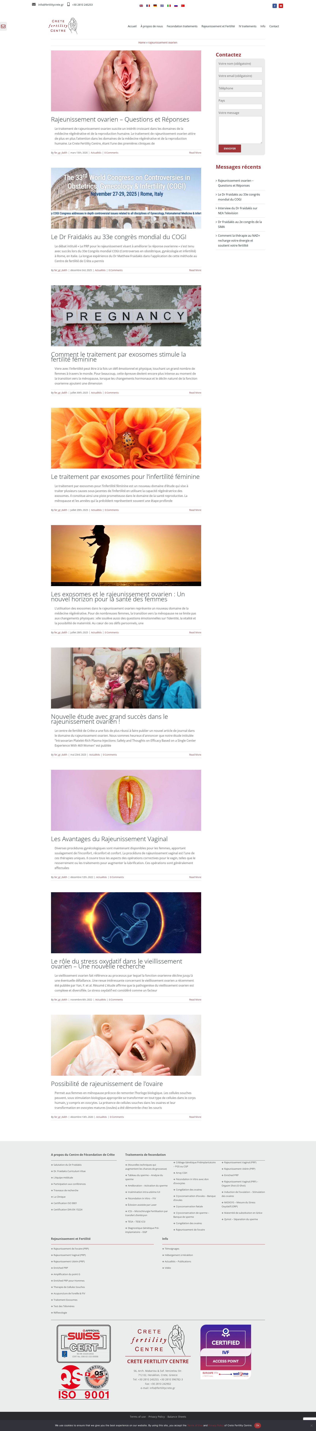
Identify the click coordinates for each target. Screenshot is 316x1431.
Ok (257, 1425)
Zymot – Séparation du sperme (241, 1219)
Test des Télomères (64, 1306)
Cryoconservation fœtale (189, 1206)
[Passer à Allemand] (155, 6)
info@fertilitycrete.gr (51, 4)
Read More (195, 152)
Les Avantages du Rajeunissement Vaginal (109, 838)
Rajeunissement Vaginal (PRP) (240, 1162)
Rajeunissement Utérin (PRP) (239, 1168)
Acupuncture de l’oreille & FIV (69, 1293)
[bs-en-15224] (83, 1326)
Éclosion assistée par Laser (142, 1204)
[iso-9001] (83, 1365)
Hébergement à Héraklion (179, 1255)
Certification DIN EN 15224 (68, 1209)
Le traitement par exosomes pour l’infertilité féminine (125, 476)
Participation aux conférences (70, 1184)
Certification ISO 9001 (65, 1203)
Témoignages (172, 1248)
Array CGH (181, 1172)
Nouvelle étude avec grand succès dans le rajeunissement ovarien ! (109, 719)
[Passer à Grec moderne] (162, 6)
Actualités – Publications (178, 1261)
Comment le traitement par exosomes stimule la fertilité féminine (118, 356)
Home (142, 42)
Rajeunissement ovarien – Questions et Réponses (120, 119)
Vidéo (168, 1267)
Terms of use (138, 1416)
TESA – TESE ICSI (136, 1221)
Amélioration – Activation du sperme (148, 1185)
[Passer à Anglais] (141, 6)
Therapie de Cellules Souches (69, 1287)
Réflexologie (60, 1312)
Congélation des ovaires (189, 1189)
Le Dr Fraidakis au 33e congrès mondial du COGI (119, 236)
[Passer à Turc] (183, 6)
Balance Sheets (177, 1416)
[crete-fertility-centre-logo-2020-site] (63, 19)
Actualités (96, 152)
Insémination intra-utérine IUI (144, 1192)
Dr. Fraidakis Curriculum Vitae (70, 1171)
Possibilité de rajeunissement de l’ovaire (107, 1083)
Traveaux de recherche (66, 1190)
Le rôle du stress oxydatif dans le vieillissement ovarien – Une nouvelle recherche (116, 963)
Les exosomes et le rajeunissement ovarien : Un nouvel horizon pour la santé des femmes (118, 596)
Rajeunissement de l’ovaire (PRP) (71, 1248)
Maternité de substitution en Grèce (243, 1212)
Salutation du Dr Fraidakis (68, 1164)
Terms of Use (195, 1425)
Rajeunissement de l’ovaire (190, 1229)
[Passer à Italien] (169, 6)
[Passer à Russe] (176, 6)
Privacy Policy (156, 1416)
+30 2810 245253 (82, 4)
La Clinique (59, 1196)
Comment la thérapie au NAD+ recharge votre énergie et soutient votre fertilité (239, 240)
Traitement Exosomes (65, 1299)
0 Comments (111, 152)
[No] (311, 1425)
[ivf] (225, 1326)
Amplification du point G (67, 1274)
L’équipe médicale (63, 1177)
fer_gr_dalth (60, 152)
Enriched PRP (231, 1175)
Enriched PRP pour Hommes (69, 1280)
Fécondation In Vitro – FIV (142, 1198)
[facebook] (274, 6)
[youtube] (281, 6)
